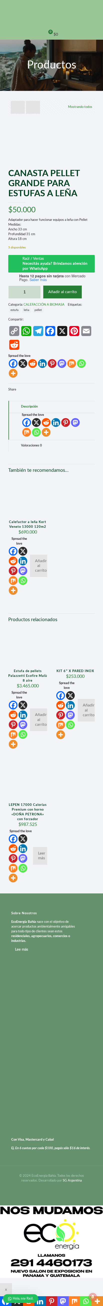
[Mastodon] (62, 363)
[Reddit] (32, 363)
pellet (38, 310)
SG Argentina (72, 1180)
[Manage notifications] (93, 1297)
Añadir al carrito (62, 292)
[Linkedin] (42, 363)
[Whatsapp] (81, 363)
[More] (13, 373)
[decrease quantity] (14, 292)
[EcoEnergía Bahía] (51, 15)
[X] (22, 363)
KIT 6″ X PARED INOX (75, 671)
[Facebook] (13, 363)
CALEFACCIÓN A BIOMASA (44, 304)
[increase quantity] (35, 292)
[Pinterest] (52, 363)
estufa (14, 310)
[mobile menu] (96, 10)
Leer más (41, 855)
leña (26, 310)
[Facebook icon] (52, 1188)
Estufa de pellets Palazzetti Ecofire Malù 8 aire (27, 676)
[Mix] (71, 363)
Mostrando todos (80, 107)
